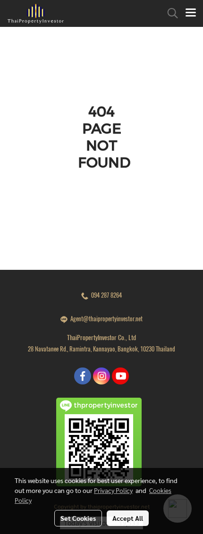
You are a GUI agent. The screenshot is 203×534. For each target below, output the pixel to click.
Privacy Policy (113, 490)
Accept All (127, 518)
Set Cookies (78, 518)
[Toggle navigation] (190, 13)
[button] (169, 13)
